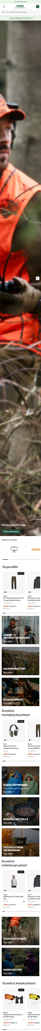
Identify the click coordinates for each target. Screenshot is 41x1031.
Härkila (5, 596)
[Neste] (37, 278)
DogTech (5, 1012)
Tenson (30, 596)
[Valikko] (3, 6)
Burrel (5, 744)
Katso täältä (7, 641)
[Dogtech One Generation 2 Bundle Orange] (14, 999)
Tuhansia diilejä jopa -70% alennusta (20, 18)
